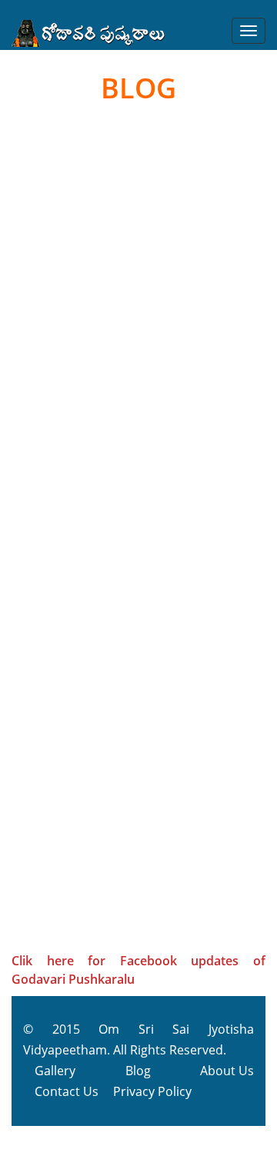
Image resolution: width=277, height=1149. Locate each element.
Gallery (55, 1070)
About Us (227, 1070)
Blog (138, 1070)
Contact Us (66, 1091)
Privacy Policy (152, 1091)
